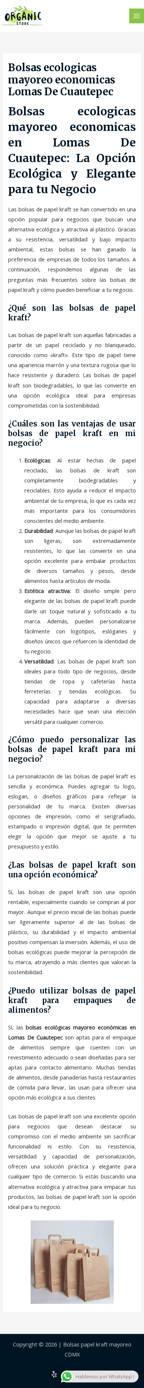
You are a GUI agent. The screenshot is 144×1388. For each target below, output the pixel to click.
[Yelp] (54, 1374)
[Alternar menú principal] (136, 16)
